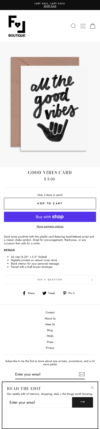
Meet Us (50, 324)
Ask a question (50, 279)
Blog (50, 330)
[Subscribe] (82, 374)
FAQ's (50, 336)
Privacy (50, 348)
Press (50, 342)
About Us (50, 318)
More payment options (50, 226)
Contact (50, 312)
